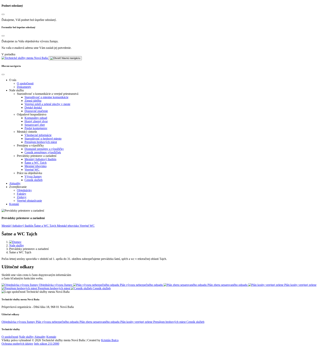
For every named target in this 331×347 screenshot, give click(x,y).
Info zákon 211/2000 (46, 343)
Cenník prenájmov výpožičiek (43, 152)
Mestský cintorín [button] (27, 131)
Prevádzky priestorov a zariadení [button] (36, 155)
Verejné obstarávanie (29, 200)
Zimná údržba (33, 100)
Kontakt (14, 204)
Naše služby (16, 245)
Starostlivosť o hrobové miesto (43, 138)
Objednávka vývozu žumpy (19, 321)
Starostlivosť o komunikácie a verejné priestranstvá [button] (47, 93)
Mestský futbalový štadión (40, 159)
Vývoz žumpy (33, 176)
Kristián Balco (110, 340)
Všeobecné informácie (38, 135)
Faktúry (21, 193)
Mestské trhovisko (36, 166)
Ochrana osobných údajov (17, 343)
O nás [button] (12, 80)
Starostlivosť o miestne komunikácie (46, 97)
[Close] (3, 74)
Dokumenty (24, 86)
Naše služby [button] (16, 90)
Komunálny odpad (36, 117)
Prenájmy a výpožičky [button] (30, 145)
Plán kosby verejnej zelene (136, 321)
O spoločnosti (25, 83)
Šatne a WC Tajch (36, 162)
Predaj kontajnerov (36, 128)
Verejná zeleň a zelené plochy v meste (47, 104)
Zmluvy (21, 197)
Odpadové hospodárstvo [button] (31, 114)
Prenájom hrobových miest (41, 142)
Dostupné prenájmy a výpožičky (44, 149)
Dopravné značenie (36, 111)
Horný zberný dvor (36, 121)
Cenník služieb (34, 180)
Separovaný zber (35, 124)
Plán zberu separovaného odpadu (99, 321)
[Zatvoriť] (3, 14)
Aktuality (14, 183)
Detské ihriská (33, 107)
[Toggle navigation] (65, 58)
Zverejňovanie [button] (18, 186)
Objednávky (24, 190)
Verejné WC (32, 169)
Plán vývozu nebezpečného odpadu (57, 321)
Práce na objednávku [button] (29, 173)
